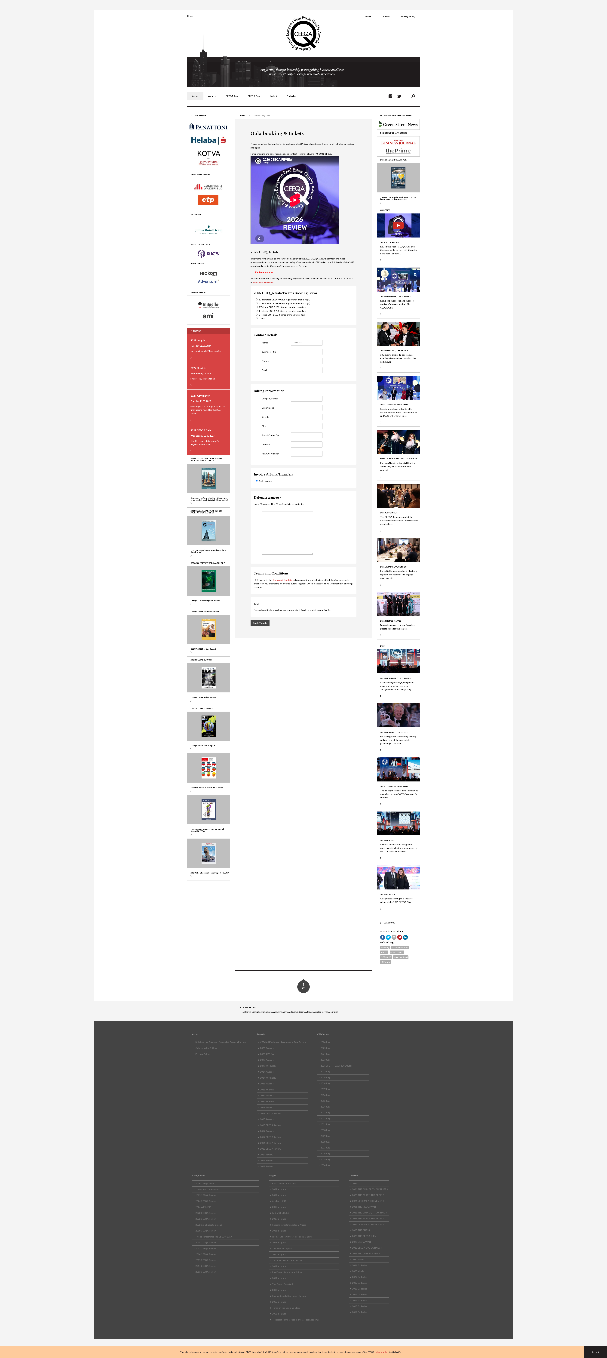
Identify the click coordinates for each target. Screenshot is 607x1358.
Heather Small (401, 957)
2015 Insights (279, 1242)
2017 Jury (325, 1089)
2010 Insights (279, 1290)
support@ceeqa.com (263, 282)
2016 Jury (325, 1095)
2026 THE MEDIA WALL (364, 1206)
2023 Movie (358, 1271)
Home (190, 16)
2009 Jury (325, 1136)
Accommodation (400, 947)
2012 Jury (325, 1118)
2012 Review (266, 1166)
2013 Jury (325, 1112)
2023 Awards (267, 1083)
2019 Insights (279, 1195)
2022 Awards (267, 1095)
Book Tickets (397, 952)
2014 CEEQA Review (205, 1266)
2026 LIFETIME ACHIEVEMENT (336, 1065)
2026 (354, 1183)
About (195, 96)
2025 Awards (267, 1060)
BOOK (368, 16)
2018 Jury (325, 1083)
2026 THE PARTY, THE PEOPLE (368, 1195)
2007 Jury (325, 1147)
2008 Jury (325, 1141)
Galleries (291, 96)
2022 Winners (267, 1101)
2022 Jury (325, 1071)
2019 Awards (267, 1107)
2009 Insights (279, 1301)
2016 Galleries (359, 1300)
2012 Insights (279, 1266)
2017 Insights (279, 1218)
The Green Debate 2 (282, 1284)
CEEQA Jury (232, 96)
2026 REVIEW (267, 1054)
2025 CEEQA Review (205, 1195)
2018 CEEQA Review (270, 1125)
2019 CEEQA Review (270, 1113)
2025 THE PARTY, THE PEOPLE (368, 1218)
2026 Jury (325, 1042)
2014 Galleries (359, 1312)
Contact (386, 16)
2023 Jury (325, 1059)
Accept (595, 1352)
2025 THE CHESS (361, 1230)
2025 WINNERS (268, 1066)
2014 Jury (325, 1106)
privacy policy (382, 1352)
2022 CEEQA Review (205, 1218)
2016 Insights (279, 1230)
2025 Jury (325, 1048)
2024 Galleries (359, 1265)
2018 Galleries (359, 1288)
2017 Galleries (359, 1294)
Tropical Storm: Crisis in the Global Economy (295, 1319)
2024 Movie (358, 1259)
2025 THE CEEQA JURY (364, 1236)
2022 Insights (279, 1189)
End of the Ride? (280, 1213)
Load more (389, 923)
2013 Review (266, 1160)
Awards (212, 96)
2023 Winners (267, 1089)
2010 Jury (325, 1130)
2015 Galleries (359, 1306)
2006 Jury (325, 1153)
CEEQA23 (386, 957)
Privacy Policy (408, 16)
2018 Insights (279, 1207)
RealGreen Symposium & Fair (287, 1272)
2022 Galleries (359, 1277)
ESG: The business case (284, 1183)
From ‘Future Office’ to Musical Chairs (292, 1236)
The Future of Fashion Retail (287, 1260)
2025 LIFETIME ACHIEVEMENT (368, 1224)
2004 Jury (325, 1165)
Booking (385, 947)
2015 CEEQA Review (270, 1148)
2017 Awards (267, 1131)
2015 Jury (325, 1100)
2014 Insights (279, 1254)
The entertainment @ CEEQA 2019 (213, 1236)
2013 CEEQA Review (205, 1271)
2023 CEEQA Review (205, 1213)
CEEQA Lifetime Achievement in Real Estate (283, 1042)
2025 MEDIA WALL (361, 1242)
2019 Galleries (359, 1282)
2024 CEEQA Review (205, 1201)
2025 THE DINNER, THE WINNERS (370, 1212)
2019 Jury (325, 1077)
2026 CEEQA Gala (204, 1183)
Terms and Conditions (283, 580)
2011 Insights (279, 1278)
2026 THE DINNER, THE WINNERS (370, 1189)
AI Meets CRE (279, 1201)
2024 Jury (325, 1053)
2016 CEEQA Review (270, 1143)
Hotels (384, 952)
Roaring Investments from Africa (289, 1224)
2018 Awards (267, 1119)
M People (385, 962)
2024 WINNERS (268, 1077)
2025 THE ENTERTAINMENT (367, 1253)
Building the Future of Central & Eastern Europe (220, 1042)
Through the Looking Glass (286, 1307)
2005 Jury (325, 1159)
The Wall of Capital (282, 1248)
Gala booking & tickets (207, 1048)
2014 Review (266, 1154)
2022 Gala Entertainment (208, 1224)
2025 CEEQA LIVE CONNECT (367, 1247)
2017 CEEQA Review (270, 1137)
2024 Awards (267, 1071)
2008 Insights (279, 1313)
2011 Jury (325, 1124)
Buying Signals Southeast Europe (289, 1296)
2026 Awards (267, 1048)
